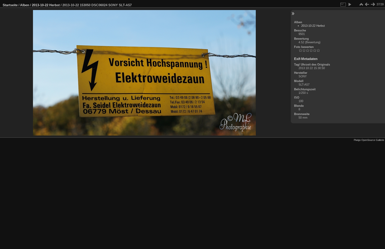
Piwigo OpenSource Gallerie (369, 140)
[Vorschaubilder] (361, 4)
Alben (24, 5)
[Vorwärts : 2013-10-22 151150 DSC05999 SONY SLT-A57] (373, 4)
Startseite (10, 5)
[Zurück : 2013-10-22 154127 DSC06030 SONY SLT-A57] (367, 4)
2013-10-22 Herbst (46, 5)
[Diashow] (349, 4)
